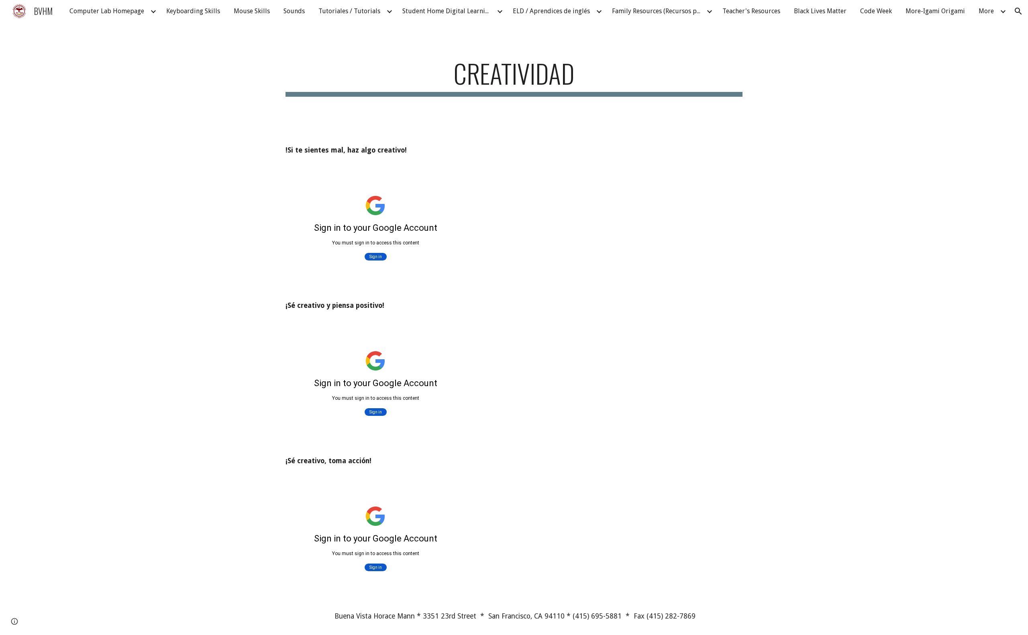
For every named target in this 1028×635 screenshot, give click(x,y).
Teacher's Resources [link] (751, 11)
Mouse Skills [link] (252, 11)
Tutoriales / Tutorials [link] (349, 11)
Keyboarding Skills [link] (193, 11)
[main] (514, 77)
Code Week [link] (876, 11)
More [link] (986, 11)
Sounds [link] (294, 11)
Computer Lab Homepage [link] (106, 11)
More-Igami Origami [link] (935, 11)
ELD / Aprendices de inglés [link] (551, 11)
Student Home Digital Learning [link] (447, 11)
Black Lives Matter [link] (820, 11)
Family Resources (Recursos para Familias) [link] (658, 11)
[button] (1018, 11)
